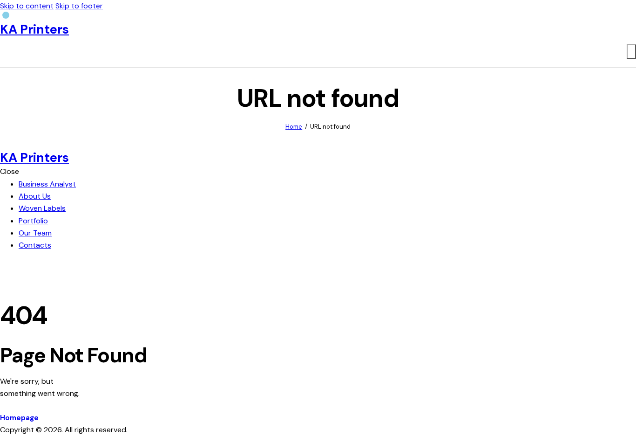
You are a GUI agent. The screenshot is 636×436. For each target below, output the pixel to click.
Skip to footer (79, 6)
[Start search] (631, 51)
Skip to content (27, 6)
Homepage (19, 417)
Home (293, 127)
